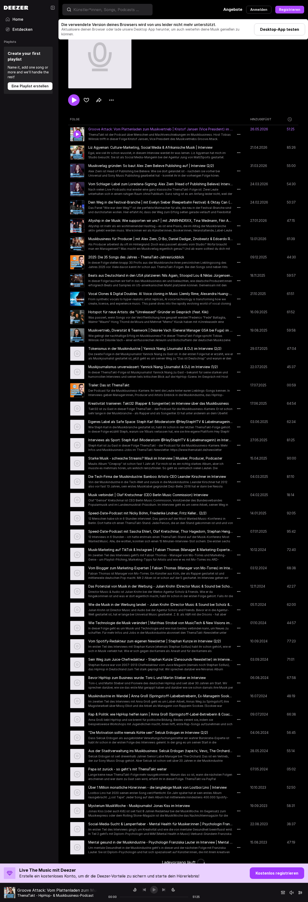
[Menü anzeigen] (111, 100)
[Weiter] (163, 890)
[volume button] (291, 892)
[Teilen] (99, 100)
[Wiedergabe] (154, 890)
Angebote (232, 9)
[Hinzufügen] (86, 100)
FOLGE (75, 119)
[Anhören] (74, 100)
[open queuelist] (283, 892)
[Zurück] (144, 890)
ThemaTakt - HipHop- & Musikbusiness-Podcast (55, 895)
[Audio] (300, 892)
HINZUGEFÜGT (260, 119)
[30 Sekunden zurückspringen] (135, 890)
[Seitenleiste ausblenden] (53, 8)
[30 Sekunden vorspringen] (173, 890)
